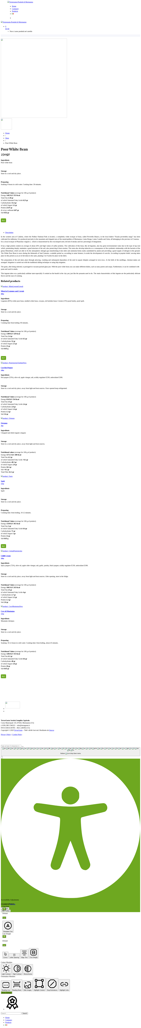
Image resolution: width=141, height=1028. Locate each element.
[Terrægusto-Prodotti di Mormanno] (20, 2)
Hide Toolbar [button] (6, 911)
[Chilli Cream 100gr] (11, 551)
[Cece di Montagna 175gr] (12, 606)
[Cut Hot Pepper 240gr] (14, 363)
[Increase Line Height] (4, 936)
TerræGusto (18, 730)
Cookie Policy (17, 734)
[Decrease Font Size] (4, 918)
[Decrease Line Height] (4, 945)
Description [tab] (9, 232)
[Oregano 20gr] (8, 418)
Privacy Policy (6, 734)
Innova (51, 730)
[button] (2, 757)
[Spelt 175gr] (7, 476)
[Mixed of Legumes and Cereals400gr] (12, 286)
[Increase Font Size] (4, 909)
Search (25, 1013)
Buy (3, 220)
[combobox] (70, 751)
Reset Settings (6, 992)
